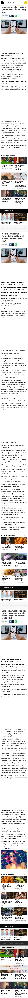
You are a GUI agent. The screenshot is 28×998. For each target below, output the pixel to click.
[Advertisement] (14, 43)
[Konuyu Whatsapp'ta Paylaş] (16, 16)
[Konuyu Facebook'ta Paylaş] (10, 16)
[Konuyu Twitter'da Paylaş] (13, 16)
